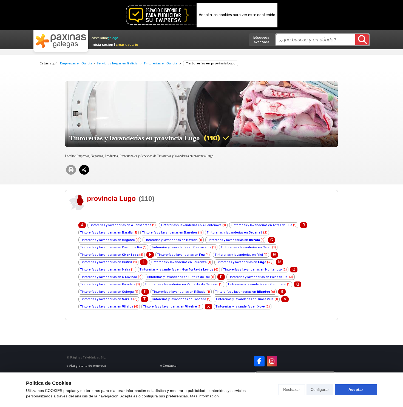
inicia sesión (102, 44)
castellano (99, 38)
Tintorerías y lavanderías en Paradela (107, 284)
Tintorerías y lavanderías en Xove (240, 306)
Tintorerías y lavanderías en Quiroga (107, 292)
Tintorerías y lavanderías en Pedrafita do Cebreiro (181, 284)
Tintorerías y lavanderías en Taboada (178, 299)
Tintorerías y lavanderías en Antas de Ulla (261, 225)
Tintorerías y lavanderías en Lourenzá (179, 262)
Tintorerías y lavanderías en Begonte (107, 240)
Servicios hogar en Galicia (117, 63)
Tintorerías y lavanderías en (233, 240)
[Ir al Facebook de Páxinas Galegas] (259, 361)
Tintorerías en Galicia (160, 63)
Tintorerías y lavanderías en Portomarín (257, 284)
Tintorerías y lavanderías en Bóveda (171, 240)
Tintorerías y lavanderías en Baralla (106, 232)
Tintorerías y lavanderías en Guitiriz (106, 262)
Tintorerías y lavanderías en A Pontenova (191, 225)
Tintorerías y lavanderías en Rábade (179, 292)
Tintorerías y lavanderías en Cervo (246, 247)
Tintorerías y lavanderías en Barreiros (169, 232)
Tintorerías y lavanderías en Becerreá (234, 232)
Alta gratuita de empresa (87, 366)
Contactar (170, 366)
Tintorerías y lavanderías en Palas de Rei (258, 277)
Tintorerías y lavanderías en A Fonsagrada (120, 225)
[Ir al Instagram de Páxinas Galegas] (272, 361)
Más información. (205, 396)
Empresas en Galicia (76, 63)
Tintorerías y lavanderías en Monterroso (252, 269)
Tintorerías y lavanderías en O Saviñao (108, 277)
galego (113, 38)
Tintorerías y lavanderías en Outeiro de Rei (178, 277)
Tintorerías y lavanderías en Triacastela (244, 299)
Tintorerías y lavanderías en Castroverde (181, 247)
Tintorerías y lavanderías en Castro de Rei (111, 247)
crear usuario (127, 44)
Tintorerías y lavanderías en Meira (105, 269)
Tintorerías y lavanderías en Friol (239, 255)
